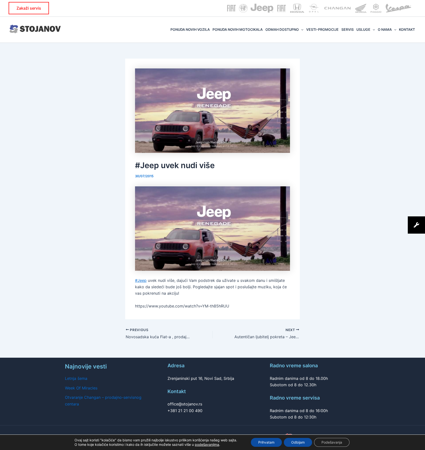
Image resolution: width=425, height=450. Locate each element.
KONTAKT (407, 29)
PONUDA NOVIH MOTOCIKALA (237, 29)
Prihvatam (266, 442)
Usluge (363, 29)
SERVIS (347, 29)
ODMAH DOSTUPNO (282, 29)
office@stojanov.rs (184, 404)
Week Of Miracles (81, 388)
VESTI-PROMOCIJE (322, 29)
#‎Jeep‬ (141, 280)
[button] (29, 8)
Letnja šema (76, 378)
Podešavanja (331, 442)
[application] (301, 29)
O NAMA (385, 29)
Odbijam (298, 442)
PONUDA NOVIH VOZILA (190, 29)
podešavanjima (207, 444)
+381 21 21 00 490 (184, 410)
